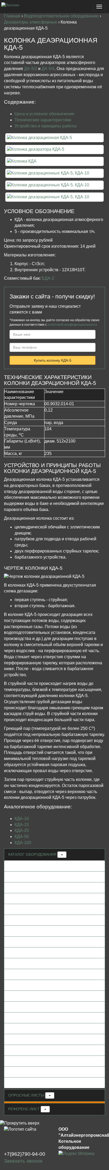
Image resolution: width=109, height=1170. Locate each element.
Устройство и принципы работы (46, 126)
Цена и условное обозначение (44, 114)
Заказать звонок (23, 1161)
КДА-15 (22, 824)
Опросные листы (26, 1095)
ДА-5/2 (30, 68)
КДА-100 (23, 842)
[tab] (54, 854)
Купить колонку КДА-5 (52, 360)
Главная (12, 16)
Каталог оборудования (32, 854)
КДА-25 (22, 830)
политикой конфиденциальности (72, 324)
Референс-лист (24, 1109)
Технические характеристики (43, 120)
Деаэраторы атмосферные (31, 22)
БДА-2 (48, 278)
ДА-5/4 (48, 68)
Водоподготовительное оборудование (62, 16)
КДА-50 (22, 836)
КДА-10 (22, 818)
